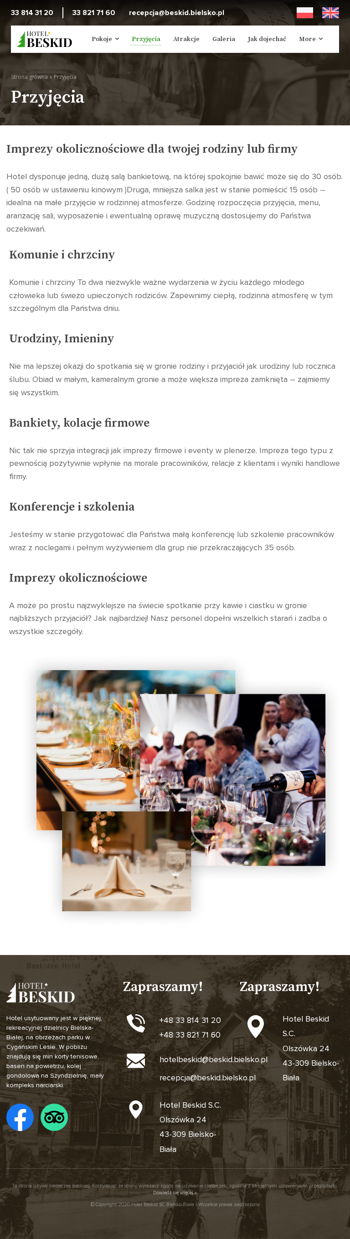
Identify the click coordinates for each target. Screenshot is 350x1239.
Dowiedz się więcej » (175, 1193)
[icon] (20, 1117)
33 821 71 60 (93, 12)
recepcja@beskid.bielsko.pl (176, 12)
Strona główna (29, 77)
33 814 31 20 (32, 12)
